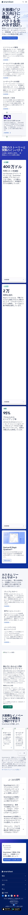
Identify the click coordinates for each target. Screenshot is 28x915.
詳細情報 (5, 60)
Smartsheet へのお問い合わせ (12, 860)
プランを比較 (8, 707)
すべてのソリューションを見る (10, 769)
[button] (23, 2)
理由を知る (7, 560)
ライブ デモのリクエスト (10, 38)
